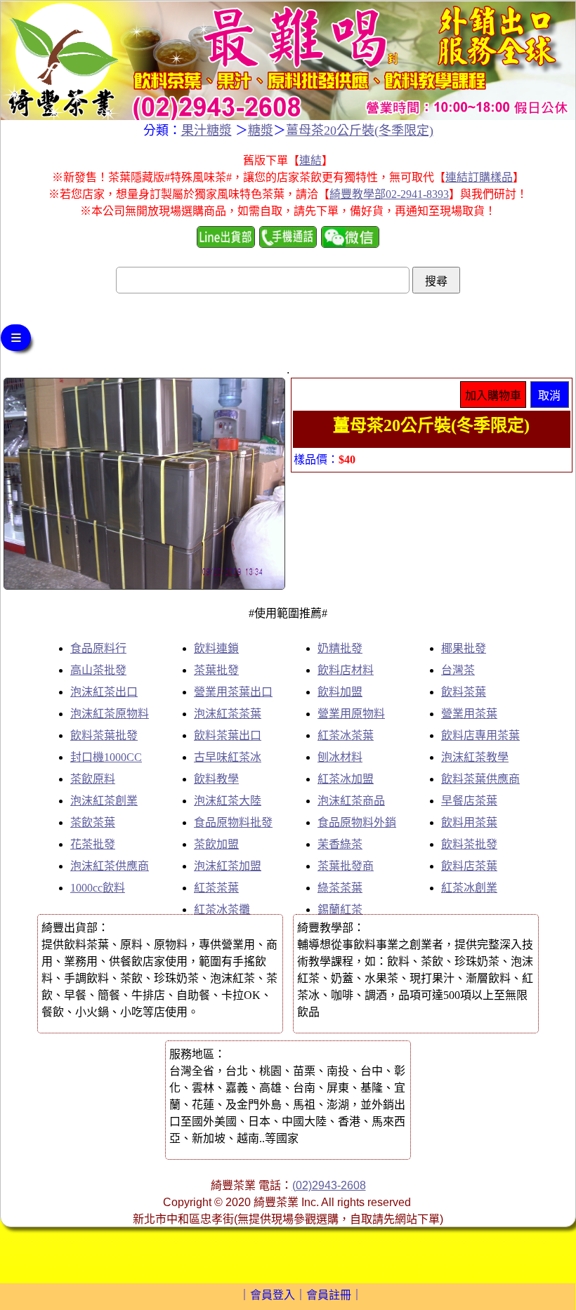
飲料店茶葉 (469, 866)
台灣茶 (458, 670)
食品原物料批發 (233, 822)
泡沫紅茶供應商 (109, 866)
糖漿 (260, 131)
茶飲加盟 (216, 844)
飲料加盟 (340, 692)
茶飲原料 (92, 779)
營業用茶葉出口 (233, 692)
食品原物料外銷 (357, 822)
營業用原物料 (351, 714)
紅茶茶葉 (216, 888)
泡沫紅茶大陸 (227, 801)
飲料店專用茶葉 (480, 735)
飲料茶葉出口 (227, 735)
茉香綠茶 (340, 844)
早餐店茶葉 (469, 801)
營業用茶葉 (469, 714)
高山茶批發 (98, 670)
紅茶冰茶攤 (222, 909)
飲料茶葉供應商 (480, 779)
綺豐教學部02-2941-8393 (389, 194)
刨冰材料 (340, 757)
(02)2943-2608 (329, 1185)
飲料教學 (216, 779)
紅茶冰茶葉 (346, 735)
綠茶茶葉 (340, 888)
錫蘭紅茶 (340, 909)
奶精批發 (340, 648)
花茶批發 (92, 844)
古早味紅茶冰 (227, 757)
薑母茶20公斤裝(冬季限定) (359, 131)
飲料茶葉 (463, 692)
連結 (310, 160)
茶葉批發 (216, 670)
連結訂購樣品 (479, 177)
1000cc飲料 (97, 888)
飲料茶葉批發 (104, 735)
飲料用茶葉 (469, 822)
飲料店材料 (346, 670)
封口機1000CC (106, 757)
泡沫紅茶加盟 (227, 866)
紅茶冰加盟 (346, 779)
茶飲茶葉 (92, 822)
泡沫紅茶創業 (104, 801)
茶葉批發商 (346, 866)
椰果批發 (463, 648)
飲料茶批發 (469, 844)
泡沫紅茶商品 (351, 801)
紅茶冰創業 (469, 888)
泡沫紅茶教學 (475, 757)
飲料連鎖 (216, 648)
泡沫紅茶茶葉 (227, 714)
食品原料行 (98, 648)
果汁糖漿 (206, 131)
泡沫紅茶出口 (104, 692)
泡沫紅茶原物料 (109, 714)
